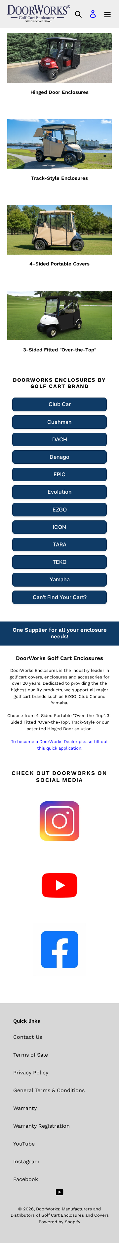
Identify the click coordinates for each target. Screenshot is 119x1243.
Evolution (60, 491)
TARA (59, 544)
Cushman (59, 422)
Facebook (25, 1179)
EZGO (60, 509)
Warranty (25, 1108)
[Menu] (107, 14)
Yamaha (60, 579)
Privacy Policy (30, 1072)
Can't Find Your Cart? (60, 597)
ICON (59, 527)
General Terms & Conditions (49, 1090)
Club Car (60, 404)
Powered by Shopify (59, 1221)
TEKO (59, 562)
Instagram (26, 1161)
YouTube (24, 1144)
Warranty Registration (41, 1126)
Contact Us (27, 1037)
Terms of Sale (30, 1055)
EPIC (59, 474)
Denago (59, 457)
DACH (59, 439)
